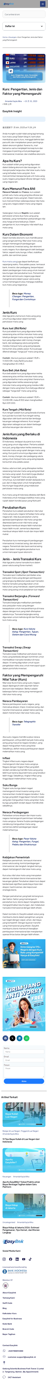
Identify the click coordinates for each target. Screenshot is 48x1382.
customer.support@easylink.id (22, 1357)
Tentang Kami (9, 1298)
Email (6, 1056)
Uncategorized (9, 1222)
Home (5, 37)
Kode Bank (7, 1324)
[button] (42, 26)
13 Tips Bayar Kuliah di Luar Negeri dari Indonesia (21, 1140)
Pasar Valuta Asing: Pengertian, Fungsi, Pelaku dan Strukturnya (25, 841)
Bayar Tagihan (9, 1334)
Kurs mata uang (10, 261)
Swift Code (7, 1303)
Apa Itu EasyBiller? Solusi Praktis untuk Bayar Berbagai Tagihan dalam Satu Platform (21, 1184)
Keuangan (12, 37)
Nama (6, 1048)
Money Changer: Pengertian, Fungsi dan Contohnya (23, 296)
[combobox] (24, 14)
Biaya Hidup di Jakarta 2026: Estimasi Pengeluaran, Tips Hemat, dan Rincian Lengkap (21, 1230)
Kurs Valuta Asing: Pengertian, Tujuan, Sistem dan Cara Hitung (25, 631)
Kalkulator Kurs (10, 1313)
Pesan (7, 1065)
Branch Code (8, 1329)
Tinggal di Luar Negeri (30, 1131)
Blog (5, 1308)
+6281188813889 (15, 1351)
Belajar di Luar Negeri (11, 1131)
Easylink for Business (12, 1318)
